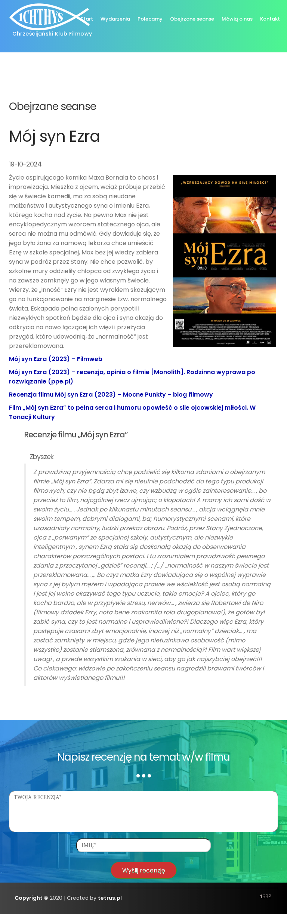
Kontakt (270, 18)
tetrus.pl (110, 898)
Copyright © (31, 898)
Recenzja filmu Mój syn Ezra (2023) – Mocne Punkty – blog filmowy (111, 394)
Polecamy (150, 18)
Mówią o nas (237, 18)
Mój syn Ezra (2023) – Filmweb (55, 359)
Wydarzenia (115, 18)
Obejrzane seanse (192, 18)
